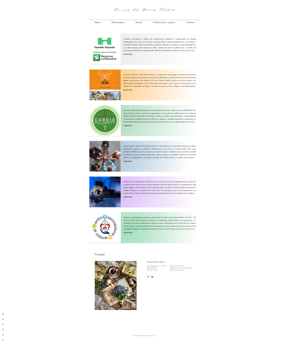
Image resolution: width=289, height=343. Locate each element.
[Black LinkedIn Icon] (152, 277)
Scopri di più (128, 54)
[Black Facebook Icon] (148, 277)
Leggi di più (128, 125)
